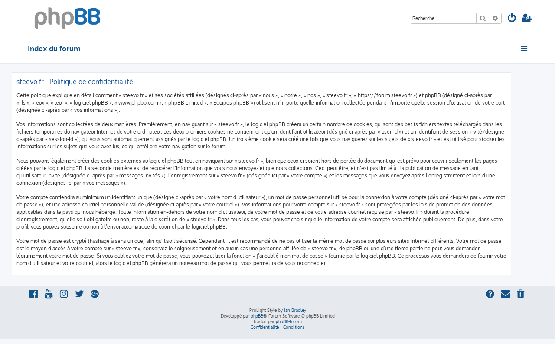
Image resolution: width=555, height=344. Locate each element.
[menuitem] (512, 19)
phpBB (257, 315)
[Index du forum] (67, 17)
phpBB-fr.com (289, 321)
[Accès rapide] (524, 48)
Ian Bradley (295, 310)
